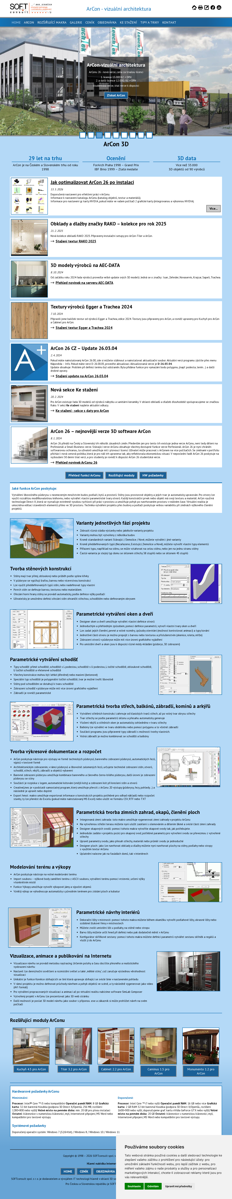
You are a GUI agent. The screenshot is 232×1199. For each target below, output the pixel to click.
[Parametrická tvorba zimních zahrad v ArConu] (42, 809)
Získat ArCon (116, 95)
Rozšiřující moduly (121, 475)
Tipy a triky (149, 22)
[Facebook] (212, 8)
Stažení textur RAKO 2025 (76, 241)
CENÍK (84, 1171)
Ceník (89, 22)
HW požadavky (152, 475)
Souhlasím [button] (134, 1186)
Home (16, 22)
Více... (214, 208)
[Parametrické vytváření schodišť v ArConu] (190, 656)
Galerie (76, 22)
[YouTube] (218, 8)
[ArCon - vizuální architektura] (31, 12)
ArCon (29, 22)
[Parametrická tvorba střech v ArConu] (42, 703)
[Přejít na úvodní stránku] (194, 8)
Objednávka (107, 22)
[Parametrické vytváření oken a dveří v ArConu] (42, 611)
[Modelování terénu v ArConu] (190, 864)
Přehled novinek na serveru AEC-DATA (84, 282)
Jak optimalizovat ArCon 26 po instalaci (92, 182)
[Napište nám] (206, 8)
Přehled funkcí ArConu (84, 475)
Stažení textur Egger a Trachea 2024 (84, 327)
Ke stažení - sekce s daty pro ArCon (82, 410)
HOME (68, 1171)
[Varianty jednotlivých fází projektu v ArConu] (42, 520)
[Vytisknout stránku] (200, 8)
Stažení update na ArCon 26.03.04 (82, 376)
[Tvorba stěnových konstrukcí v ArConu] (190, 565)
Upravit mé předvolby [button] (178, 1186)
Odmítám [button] (153, 1186)
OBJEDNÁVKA (105, 1171)
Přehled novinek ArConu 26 (76, 462)
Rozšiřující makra (52, 22)
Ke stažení (128, 22)
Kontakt (169, 22)
